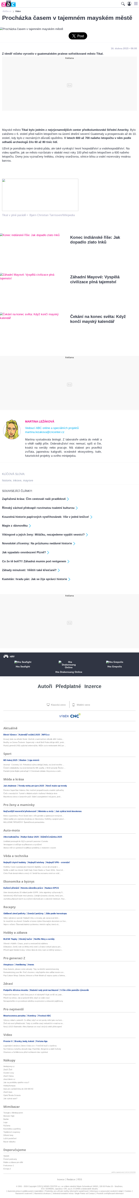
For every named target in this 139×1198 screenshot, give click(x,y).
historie (6, 480)
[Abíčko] (8, 6)
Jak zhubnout (10, 786)
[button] (135, 3)
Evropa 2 (7, 1169)
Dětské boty (8, 1135)
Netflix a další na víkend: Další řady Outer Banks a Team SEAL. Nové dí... (33, 870)
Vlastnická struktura (42, 1193)
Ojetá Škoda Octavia (12, 1095)
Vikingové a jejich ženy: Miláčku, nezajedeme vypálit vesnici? (43, 534)
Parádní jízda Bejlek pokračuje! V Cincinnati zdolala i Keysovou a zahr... (32, 771)
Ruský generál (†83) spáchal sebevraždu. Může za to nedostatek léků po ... (34, 746)
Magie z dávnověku (15, 525)
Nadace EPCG (52, 888)
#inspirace (8, 964)
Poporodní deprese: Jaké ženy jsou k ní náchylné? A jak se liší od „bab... (33, 995)
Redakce (71, 1179)
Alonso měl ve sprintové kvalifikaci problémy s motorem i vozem (29, 848)
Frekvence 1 (8, 1165)
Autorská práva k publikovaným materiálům (25, 1191)
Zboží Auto (7, 1092)
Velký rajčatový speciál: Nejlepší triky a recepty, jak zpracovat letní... (31, 918)
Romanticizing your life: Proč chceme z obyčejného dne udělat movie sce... (34, 972)
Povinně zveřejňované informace (110, 1193)
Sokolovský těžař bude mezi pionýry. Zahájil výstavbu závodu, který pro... (33, 896)
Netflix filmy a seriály (44, 939)
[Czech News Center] (75, 716)
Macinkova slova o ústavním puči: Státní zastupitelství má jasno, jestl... (32, 797)
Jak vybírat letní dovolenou (69, 811)
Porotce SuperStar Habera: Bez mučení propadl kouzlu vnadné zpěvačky (33, 790)
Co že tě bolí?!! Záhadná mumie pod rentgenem (34, 561)
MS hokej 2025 (10, 760)
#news (31, 964)
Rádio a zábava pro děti (13, 1162)
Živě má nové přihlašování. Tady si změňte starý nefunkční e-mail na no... (33, 1023)
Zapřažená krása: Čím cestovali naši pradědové (34, 499)
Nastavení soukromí (23, 1193)
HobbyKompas (9, 1086)
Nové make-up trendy (56, 786)
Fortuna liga (41, 1041)
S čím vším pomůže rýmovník (74, 990)
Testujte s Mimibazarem (13, 1113)
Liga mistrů (33, 760)
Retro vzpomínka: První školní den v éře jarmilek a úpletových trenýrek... (33, 816)
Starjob (6, 1156)
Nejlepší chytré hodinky (15, 862)
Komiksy (32, 1016)
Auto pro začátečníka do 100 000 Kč (18, 1089)
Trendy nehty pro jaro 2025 (31, 786)
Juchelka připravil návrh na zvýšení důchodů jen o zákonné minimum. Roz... (34, 899)
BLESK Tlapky (10, 939)
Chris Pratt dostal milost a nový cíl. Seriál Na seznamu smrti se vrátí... (32, 873)
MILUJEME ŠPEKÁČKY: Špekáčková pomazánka (23, 822)
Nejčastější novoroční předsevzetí (20, 811)
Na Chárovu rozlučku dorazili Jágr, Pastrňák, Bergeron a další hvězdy (32, 1049)
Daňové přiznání (11, 888)
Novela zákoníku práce (32, 888)
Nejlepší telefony (36, 862)
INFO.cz (45, 735)
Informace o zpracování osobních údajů (106, 1191)
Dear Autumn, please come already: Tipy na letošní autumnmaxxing (31, 969)
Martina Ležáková (39, 421)
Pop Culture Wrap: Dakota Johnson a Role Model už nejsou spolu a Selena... (34, 975)
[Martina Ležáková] (12, 438)
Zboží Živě (7, 1070)
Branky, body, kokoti (25, 1041)
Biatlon (23, 760)
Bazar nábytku (9, 1142)
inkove (17, 480)
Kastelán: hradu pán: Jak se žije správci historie (34, 579)
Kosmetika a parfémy (12, 1129)
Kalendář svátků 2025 (30, 735)
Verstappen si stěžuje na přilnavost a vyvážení (22, 845)
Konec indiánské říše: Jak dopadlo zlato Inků (95, 240)
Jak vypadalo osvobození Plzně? (24, 552)
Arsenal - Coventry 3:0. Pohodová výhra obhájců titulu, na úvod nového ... (33, 765)
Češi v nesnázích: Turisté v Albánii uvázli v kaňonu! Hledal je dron (30, 793)
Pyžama (6, 1126)
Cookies (128, 1191)
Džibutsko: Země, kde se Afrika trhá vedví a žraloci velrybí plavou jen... (32, 947)
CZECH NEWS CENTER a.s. (49, 1186)
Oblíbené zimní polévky (14, 913)
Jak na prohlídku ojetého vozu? (16, 1082)
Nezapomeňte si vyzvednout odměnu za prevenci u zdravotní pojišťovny (33, 1001)
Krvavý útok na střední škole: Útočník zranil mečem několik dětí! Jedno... (33, 739)
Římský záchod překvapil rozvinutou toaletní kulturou (38, 507)
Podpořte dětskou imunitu (16, 990)
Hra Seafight (23, 666)
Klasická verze (58, 705)
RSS (79, 1179)
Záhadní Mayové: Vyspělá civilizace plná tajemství (95, 279)
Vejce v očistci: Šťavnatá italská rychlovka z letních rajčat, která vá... (31, 924)
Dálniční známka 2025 (51, 837)
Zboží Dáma (8, 1076)
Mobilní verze (83, 705)
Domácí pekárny (36, 913)
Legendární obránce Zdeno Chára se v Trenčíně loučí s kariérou (30, 1046)
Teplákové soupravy (11, 1132)
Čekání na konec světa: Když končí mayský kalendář (98, 319)
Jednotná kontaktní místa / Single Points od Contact (73, 1193)
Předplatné (68, 686)
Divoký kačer (26, 939)
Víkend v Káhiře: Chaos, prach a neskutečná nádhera (25, 943)
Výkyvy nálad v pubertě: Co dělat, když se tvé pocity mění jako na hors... (33, 1020)
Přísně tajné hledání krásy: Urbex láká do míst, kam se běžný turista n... (33, 950)
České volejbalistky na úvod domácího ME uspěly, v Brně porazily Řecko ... (34, 768)
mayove (28, 480)
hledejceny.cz (9, 1066)
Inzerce (92, 686)
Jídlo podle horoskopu (56, 913)
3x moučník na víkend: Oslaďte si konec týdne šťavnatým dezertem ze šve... (35, 921)
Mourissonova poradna (14, 1016)
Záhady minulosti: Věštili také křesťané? (29, 570)
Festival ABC (44, 1016)
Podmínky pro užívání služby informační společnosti (66, 1191)
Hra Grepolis (114, 666)
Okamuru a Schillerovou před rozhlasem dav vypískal (25, 1052)
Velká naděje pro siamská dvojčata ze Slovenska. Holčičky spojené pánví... (34, 819)
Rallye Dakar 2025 (30, 837)
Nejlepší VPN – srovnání (58, 862)
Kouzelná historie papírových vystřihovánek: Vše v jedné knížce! (45, 516)
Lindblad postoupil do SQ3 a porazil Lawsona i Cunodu (25, 841)
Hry (12, 656)
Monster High (8, 1116)
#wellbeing (21, 964)
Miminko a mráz (46, 811)
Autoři (45, 686)
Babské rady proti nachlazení (44, 990)
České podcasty (10, 1159)
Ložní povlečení (9, 1138)
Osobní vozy (8, 1073)
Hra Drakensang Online (68, 672)
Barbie (6, 1119)
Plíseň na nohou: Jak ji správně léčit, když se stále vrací (26, 998)
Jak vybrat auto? (10, 1098)
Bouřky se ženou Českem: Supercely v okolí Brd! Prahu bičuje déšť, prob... (34, 742)
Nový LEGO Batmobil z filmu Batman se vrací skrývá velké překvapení (32, 1027)
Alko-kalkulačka (11, 837)
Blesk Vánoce (10, 735)
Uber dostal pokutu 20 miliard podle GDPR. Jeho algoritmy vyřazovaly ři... (33, 892)
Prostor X (8, 1041)
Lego (5, 1122)
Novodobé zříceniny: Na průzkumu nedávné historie (37, 543)
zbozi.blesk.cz (9, 1079)
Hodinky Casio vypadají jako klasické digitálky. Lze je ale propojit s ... (31, 867)
